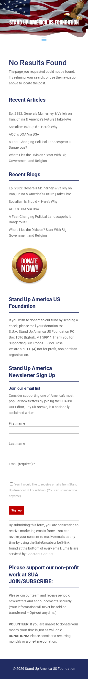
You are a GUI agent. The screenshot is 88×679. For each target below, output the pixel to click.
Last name (17, 443)
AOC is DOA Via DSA (24, 134)
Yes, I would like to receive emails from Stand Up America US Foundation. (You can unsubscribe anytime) (43, 490)
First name (17, 423)
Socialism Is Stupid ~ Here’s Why (33, 127)
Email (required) (22, 464)
